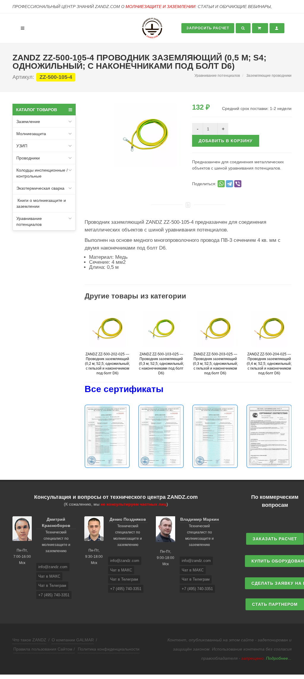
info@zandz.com (52, 567)
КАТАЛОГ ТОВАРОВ (36, 109)
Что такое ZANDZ (29, 640)
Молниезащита (31, 133)
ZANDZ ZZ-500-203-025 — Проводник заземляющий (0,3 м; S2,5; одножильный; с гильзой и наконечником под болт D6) (215, 363)
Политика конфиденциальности (109, 649)
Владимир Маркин (199, 519)
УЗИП (21, 145)
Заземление (28, 121)
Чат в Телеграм (52, 585)
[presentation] (79, 346)
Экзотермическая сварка (40, 188)
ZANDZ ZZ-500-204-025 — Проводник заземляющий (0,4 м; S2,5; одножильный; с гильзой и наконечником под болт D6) (269, 363)
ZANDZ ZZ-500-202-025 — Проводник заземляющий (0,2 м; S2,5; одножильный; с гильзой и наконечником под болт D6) (107, 363)
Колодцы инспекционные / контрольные (42, 173)
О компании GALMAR (73, 640)
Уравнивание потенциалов (29, 221)
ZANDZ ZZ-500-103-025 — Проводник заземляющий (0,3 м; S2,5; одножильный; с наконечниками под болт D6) (161, 363)
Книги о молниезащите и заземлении (41, 203)
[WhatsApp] (221, 183)
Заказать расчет (275, 538)
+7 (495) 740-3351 (53, 595)
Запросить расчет (207, 28)
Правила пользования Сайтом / (44, 649)
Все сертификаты (124, 389)
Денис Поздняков (128, 519)
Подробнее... (279, 658)
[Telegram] (229, 183)
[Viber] (237, 183)
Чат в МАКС (49, 576)
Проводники (28, 158)
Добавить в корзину (226, 140)
